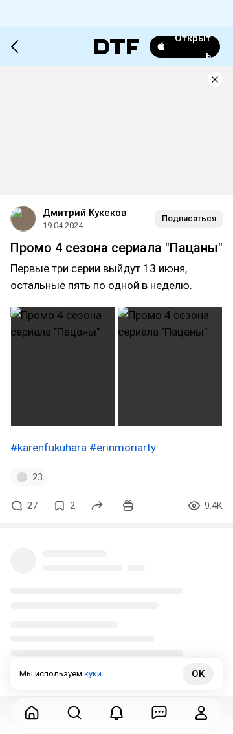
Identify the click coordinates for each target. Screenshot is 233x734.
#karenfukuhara (48, 447)
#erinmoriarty (122, 447)
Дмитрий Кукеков (84, 213)
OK (198, 674)
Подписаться (189, 218)
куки (93, 673)
